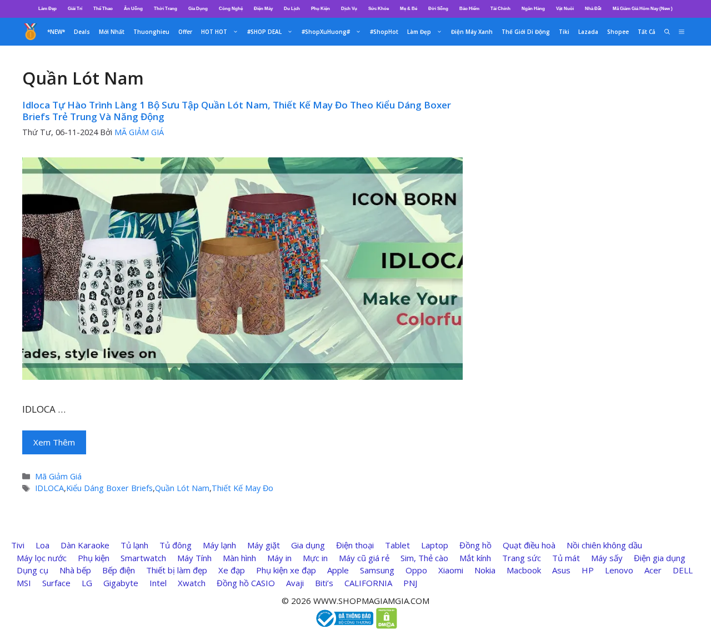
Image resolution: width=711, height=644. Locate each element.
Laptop (434, 545)
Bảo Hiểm (469, 8)
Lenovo (619, 570)
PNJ (410, 582)
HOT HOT (214, 32)
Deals (82, 32)
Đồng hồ (475, 545)
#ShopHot (384, 32)
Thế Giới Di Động (526, 32)
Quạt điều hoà (529, 545)
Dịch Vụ (349, 8)
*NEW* (56, 32)
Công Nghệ (231, 8)
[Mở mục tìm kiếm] (667, 32)
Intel (158, 582)
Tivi (17, 545)
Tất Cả (646, 32)
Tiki (564, 32)
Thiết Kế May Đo (242, 488)
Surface (56, 582)
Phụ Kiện (320, 8)
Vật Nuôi (565, 8)
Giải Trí (75, 8)
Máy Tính (194, 557)
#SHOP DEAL (264, 32)
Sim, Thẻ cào (424, 557)
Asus (561, 570)
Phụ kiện (93, 557)
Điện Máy (263, 8)
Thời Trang (165, 8)
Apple (338, 570)
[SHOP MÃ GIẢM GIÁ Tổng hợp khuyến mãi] (30, 32)
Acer (653, 570)
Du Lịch (292, 8)
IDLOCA (49, 488)
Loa (42, 545)
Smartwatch (143, 557)
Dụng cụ (32, 570)
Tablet (397, 545)
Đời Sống (438, 8)
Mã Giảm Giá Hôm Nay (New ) (643, 8)
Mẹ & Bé (408, 8)
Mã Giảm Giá (58, 476)
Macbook (524, 570)
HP (588, 570)
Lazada (588, 32)
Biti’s (324, 582)
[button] (681, 32)
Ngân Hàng (533, 8)
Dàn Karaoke (85, 545)
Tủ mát (566, 557)
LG (87, 582)
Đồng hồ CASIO (246, 582)
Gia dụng (308, 545)
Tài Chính (500, 8)
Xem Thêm (54, 442)
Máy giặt (263, 545)
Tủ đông (175, 545)
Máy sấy (607, 557)
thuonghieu (151, 32)
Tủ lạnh (134, 545)
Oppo (416, 570)
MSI (24, 582)
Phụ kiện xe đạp (286, 570)
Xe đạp (231, 570)
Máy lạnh (219, 545)
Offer (185, 32)
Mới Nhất (111, 32)
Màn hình (239, 557)
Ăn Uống (133, 8)
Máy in (279, 557)
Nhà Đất (593, 8)
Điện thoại (355, 545)
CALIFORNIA (368, 582)
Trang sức (521, 557)
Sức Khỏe (378, 8)
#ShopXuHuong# (326, 32)
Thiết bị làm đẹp (176, 570)
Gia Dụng (198, 8)
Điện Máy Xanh (472, 32)
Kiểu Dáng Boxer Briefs (109, 488)
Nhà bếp (75, 570)
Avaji (295, 582)
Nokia (484, 570)
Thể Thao (103, 8)
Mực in (315, 557)
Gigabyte (120, 582)
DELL (683, 570)
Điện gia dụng (659, 557)
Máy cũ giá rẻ (364, 557)
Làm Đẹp (47, 8)
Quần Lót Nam (182, 488)
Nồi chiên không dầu (604, 545)
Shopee (618, 32)
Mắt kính (475, 557)
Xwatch (192, 582)
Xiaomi (450, 570)
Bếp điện (118, 570)
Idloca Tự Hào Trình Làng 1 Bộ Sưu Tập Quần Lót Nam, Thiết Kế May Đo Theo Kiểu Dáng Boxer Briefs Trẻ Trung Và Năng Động (236, 110)
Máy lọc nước (42, 557)
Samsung (377, 570)
